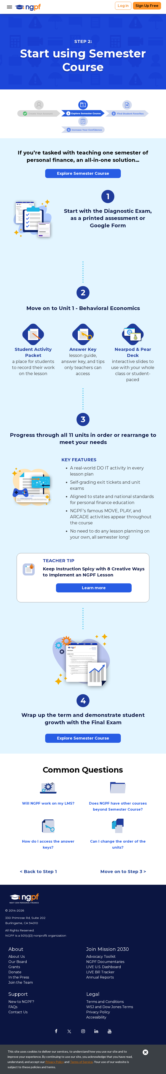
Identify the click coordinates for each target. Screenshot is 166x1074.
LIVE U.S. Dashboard (103, 967)
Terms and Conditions (105, 1002)
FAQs (12, 1007)
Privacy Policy (98, 1012)
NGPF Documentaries (105, 962)
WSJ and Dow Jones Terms (109, 1007)
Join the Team (20, 982)
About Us (16, 957)
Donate (14, 972)
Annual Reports (100, 977)
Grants (14, 967)
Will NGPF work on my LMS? (48, 803)
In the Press (18, 977)
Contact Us (17, 1012)
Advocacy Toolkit (101, 957)
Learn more (94, 588)
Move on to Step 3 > (123, 871)
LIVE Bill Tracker (100, 972)
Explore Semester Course (83, 173)
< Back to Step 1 (38, 871)
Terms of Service (81, 1062)
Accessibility (96, 1017)
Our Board (17, 962)
